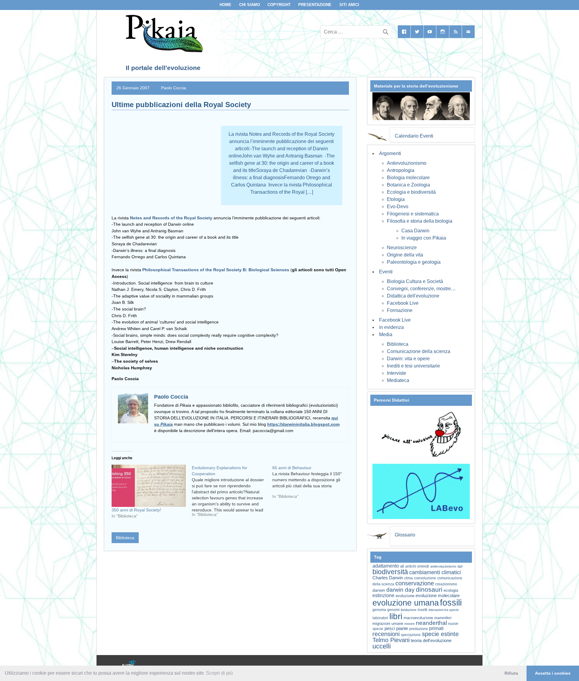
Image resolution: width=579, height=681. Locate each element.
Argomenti (390, 153)
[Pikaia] (163, 50)
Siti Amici (349, 4)
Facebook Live (403, 303)
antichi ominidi (417, 566)
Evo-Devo (397, 206)
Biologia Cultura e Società (415, 281)
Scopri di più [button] (219, 673)
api (460, 566)
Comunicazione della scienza (418, 351)
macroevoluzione (418, 618)
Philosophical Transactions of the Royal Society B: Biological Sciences (215, 269)
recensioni (386, 634)
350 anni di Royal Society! (136, 510)
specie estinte (440, 634)
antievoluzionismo (443, 566)
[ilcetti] (129, 664)
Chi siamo (249, 4)
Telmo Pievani (391, 640)
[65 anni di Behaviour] (312, 484)
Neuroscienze (402, 247)
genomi (393, 610)
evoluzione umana (405, 602)
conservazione (414, 583)
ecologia (451, 590)
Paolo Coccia (173, 87)
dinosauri (429, 589)
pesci (389, 628)
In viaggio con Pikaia (423, 237)
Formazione (400, 310)
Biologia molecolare (408, 177)
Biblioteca (125, 537)
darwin (378, 590)
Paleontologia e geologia (414, 262)
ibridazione (408, 610)
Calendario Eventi (414, 135)
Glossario (405, 534)
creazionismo (446, 584)
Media (385, 334)
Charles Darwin (387, 577)
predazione (418, 629)
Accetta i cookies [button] (553, 673)
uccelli (381, 646)
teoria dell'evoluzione (431, 640)
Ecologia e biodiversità (411, 192)
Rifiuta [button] (511, 673)
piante (402, 628)
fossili (451, 602)
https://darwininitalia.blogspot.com (303, 424)
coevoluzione (425, 578)
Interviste (396, 373)
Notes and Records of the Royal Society (171, 217)
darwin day (400, 590)
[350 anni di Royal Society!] (149, 486)
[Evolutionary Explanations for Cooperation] (232, 493)
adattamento (385, 565)
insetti (422, 610)
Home (225, 4)
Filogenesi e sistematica (413, 213)
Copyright (279, 4)
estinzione (383, 595)
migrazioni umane (387, 623)
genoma (379, 610)
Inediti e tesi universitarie (413, 365)
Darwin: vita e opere (408, 358)
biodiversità (390, 572)
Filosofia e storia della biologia (419, 221)
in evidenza (391, 327)
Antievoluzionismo (406, 163)
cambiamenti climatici (435, 572)
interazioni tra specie (444, 610)
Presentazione (314, 4)
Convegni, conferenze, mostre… (421, 288)
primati (436, 628)
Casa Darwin (415, 230)
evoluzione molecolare (438, 595)
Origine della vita (405, 254)
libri (395, 616)
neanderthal (431, 623)
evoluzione (405, 595)
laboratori (380, 618)
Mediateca (398, 380)
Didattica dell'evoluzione (413, 295)
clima (408, 578)
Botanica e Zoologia (408, 184)
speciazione (411, 635)
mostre (409, 623)
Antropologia (400, 170)
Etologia (396, 199)
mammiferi (442, 618)
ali (402, 566)
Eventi (386, 271)
